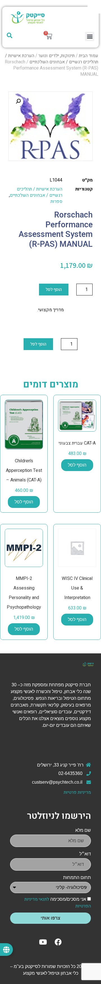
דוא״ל (85, 853)
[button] (89, 36)
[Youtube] (43, 942)
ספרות (56, 201)
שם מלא (83, 830)
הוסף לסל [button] (77, 465)
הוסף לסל (54, 289)
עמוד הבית (88, 55)
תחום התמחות (77, 877)
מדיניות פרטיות (77, 792)
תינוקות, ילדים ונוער (56, 55)
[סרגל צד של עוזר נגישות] (94, 7)
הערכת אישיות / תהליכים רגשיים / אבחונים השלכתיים (51, 58)
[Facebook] (58, 942)
